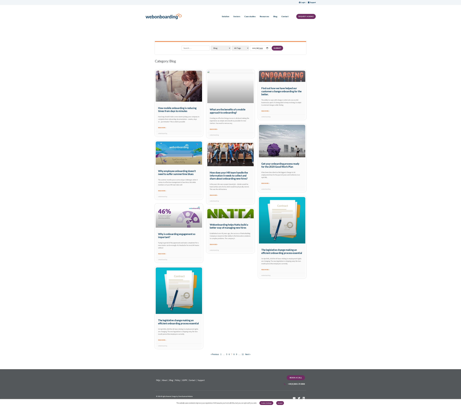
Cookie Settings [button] (266, 403)
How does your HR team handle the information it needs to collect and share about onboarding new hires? (229, 175)
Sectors (236, 16)
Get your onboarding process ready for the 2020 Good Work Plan (280, 165)
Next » (247, 354)
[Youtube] (294, 398)
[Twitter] (299, 398)
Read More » (162, 128)
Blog (275, 16)
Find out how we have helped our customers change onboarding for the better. (281, 91)
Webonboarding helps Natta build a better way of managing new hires (229, 226)
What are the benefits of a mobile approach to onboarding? (227, 111)
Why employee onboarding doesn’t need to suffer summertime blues (177, 172)
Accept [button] (280, 403)
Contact (284, 16)
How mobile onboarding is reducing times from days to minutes (177, 109)
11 (243, 354)
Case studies (250, 16)
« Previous (215, 354)
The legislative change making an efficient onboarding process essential (281, 251)
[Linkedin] (304, 398)
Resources (264, 16)
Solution (225, 16)
